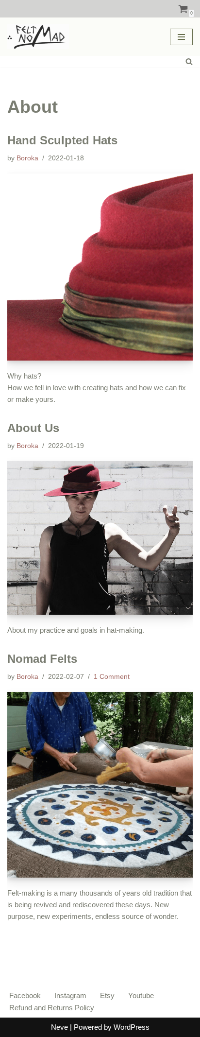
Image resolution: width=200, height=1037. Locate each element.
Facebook (25, 995)
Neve (59, 1027)
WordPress (132, 1027)
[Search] (189, 61)
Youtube (141, 995)
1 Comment (112, 676)
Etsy (107, 995)
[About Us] (100, 538)
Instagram (70, 995)
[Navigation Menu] (181, 37)
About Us (33, 427)
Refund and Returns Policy (51, 1007)
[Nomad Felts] (100, 785)
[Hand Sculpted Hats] (100, 267)
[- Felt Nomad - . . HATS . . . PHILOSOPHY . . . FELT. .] (38, 36)
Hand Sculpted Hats (62, 140)
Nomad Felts (42, 658)
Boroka (27, 158)
